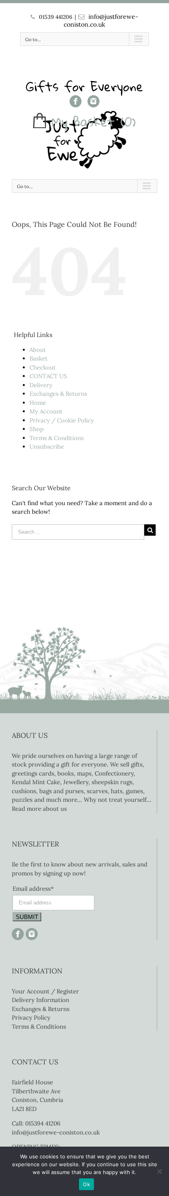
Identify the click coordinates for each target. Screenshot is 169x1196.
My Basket (83, 121)
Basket (38, 358)
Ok (86, 1184)
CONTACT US (48, 376)
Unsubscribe (46, 446)
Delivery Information (40, 1000)
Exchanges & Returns (58, 393)
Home (37, 402)
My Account (45, 411)
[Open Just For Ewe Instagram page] (31, 932)
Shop (36, 429)
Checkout (42, 367)
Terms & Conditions (56, 438)
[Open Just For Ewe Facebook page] (18, 932)
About (37, 349)
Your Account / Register (45, 991)
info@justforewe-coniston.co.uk (101, 20)
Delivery (40, 385)
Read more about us (39, 808)
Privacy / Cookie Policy (61, 420)
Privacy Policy (31, 1017)
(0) (128, 121)
